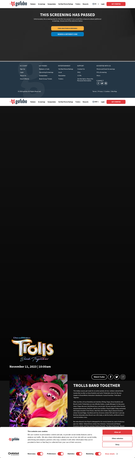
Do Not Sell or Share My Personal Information (85, 79)
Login (22, 72)
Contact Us (81, 69)
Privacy (100, 91)
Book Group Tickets (45, 79)
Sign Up (22, 69)
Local (60, 72)
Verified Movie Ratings (65, 69)
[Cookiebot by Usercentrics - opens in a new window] (13, 453)
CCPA (79, 75)
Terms (94, 91)
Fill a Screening (102, 72)
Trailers (60, 79)
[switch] (61, 453)
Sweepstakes (43, 75)
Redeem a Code (44, 69)
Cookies (107, 91)
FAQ (78, 72)
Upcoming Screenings (46, 72)
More (98, 75)
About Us (23, 75)
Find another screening (67, 28)
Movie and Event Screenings (106, 69)
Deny (117, 444)
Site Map (114, 91)
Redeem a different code (67, 34)
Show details (110, 454)
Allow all (117, 432)
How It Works (24, 79)
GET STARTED (116, 4)
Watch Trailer (99, 377)
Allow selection (117, 438)
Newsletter (62, 75)
